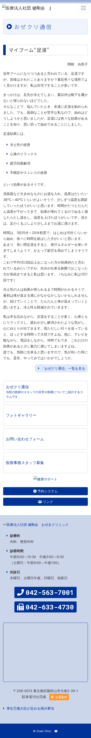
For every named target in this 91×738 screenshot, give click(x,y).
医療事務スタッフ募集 (25, 462)
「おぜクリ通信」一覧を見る (63, 368)
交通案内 (60, 697)
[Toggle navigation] (83, 8)
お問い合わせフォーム (25, 439)
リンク (48, 502)
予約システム (47, 491)
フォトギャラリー (21, 415)
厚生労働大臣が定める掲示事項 (30, 708)
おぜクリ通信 (44, 391)
